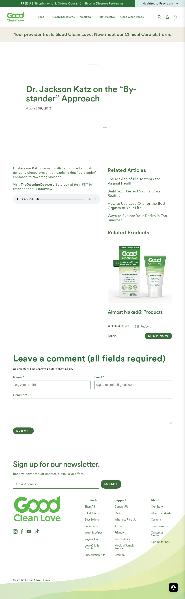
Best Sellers (92, 519)
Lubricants (91, 526)
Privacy (119, 532)
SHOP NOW (158, 336)
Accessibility (122, 539)
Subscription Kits (95, 555)
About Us (85, 17)
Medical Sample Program (125, 547)
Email (99, 377)
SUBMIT (111, 484)
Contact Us (121, 506)
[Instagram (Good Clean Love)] (15, 531)
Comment (21, 395)
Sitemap (120, 555)
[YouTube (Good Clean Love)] (29, 531)
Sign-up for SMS (161, 542)
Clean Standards (161, 513)
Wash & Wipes (93, 532)
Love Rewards (159, 526)
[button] (159, 17)
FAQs (118, 513)
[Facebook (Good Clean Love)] (22, 531)
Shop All (90, 506)
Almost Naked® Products (135, 312)
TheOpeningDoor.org (38, 184)
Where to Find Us (125, 519)
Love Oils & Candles (92, 547)
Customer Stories (157, 534)
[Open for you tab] (173, 587)
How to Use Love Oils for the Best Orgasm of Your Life (136, 205)
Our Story (157, 506)
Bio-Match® (107, 17)
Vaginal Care (92, 539)
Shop (41, 17)
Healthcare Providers (158, 3)
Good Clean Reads (131, 17)
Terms (118, 526)
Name (18, 377)
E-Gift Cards (92, 513)
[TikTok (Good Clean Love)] (37, 531)
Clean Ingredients (63, 17)
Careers (156, 519)
